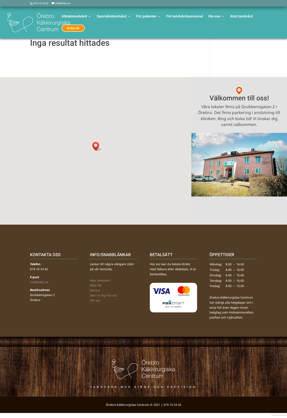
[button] (97, 146)
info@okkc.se (39, 282)
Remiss (95, 290)
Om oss (95, 300)
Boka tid (95, 285)
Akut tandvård (100, 280)
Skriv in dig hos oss (103, 295)
